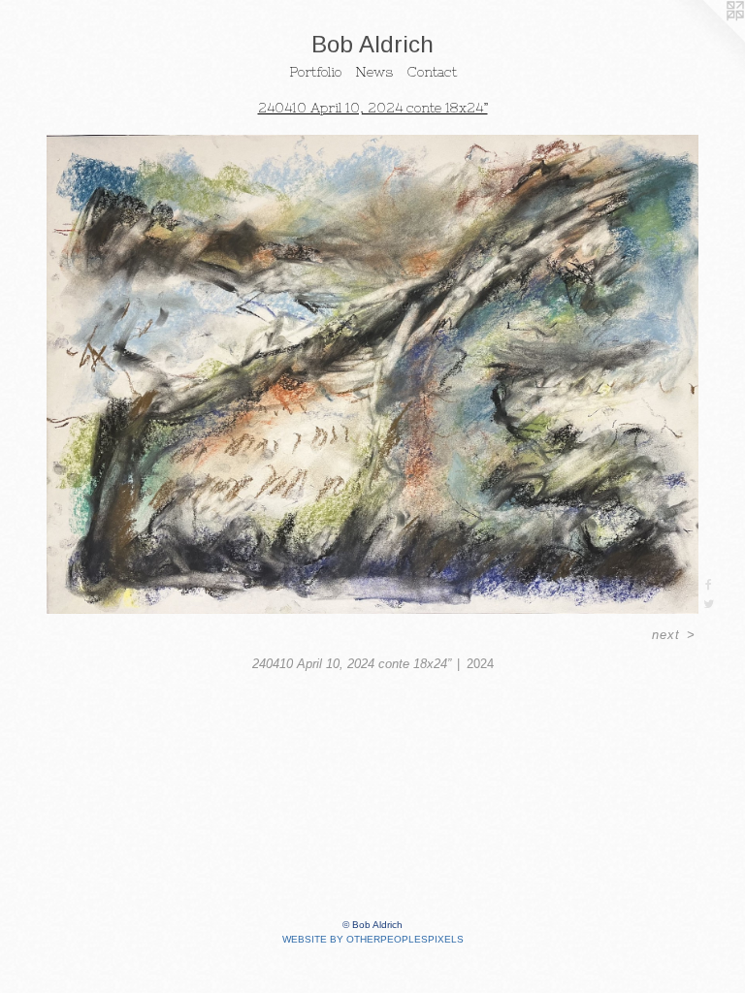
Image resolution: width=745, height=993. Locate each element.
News (374, 72)
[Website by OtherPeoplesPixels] (706, 39)
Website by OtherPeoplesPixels (373, 939)
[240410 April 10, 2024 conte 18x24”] (372, 374)
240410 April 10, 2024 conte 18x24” (373, 107)
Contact (431, 72)
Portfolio (315, 72)
